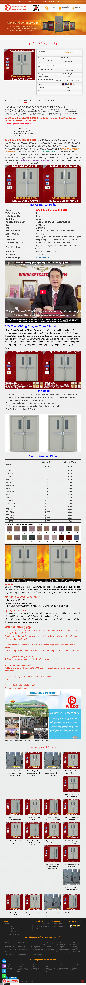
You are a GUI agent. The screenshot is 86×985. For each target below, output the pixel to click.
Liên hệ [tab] (38, 100)
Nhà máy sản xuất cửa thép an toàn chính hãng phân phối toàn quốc (14, 773)
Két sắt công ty (74, 946)
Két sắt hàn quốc (35, 946)
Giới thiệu (29, 2)
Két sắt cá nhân (22, 948)
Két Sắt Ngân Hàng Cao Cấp (12, 934)
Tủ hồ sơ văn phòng (49, 968)
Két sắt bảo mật (9, 948)
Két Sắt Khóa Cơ (22, 949)
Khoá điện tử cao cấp (36, 954)
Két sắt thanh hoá (74, 943)
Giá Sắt (59, 970)
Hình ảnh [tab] (19, 100)
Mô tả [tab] (25, 100)
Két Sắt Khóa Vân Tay (37, 949)
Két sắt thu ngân (61, 948)
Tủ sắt (71, 966)
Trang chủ (21, 2)
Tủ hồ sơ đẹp (8, 965)
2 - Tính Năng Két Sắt (23, 131)
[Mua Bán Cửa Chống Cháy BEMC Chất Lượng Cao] (24, 183)
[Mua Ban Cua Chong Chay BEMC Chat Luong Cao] (62, 183)
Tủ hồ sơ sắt (60, 965)
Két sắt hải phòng (22, 943)
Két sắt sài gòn (9, 943)
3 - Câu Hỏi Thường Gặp (24, 133)
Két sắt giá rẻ (47, 946)
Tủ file (58, 966)
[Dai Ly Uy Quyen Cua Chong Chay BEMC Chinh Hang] (62, 563)
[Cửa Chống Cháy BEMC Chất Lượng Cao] (24, 369)
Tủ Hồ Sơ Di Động (36, 970)
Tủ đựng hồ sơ (22, 968)
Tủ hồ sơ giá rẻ (35, 968)
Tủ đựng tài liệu (9, 968)
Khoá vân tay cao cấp (23, 954)
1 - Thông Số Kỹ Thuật (20, 129)
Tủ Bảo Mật (38, 928)
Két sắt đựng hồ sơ (75, 949)
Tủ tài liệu (46, 965)
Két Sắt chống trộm (10, 954)
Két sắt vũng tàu (61, 943)
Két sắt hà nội (73, 944)
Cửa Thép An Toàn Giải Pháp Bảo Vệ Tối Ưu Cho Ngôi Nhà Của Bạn (52, 866)
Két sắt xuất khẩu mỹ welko (42, 923)
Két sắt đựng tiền (9, 946)
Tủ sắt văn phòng (35, 965)
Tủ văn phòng (73, 968)
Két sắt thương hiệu (36, 948)
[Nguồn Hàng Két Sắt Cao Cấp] (43, 533)
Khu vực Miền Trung (58, 925)
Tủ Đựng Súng (8, 925)
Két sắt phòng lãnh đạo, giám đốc (74, 952)
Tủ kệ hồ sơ (73, 970)
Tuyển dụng (67, 2)
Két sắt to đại (60, 946)
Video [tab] (31, 100)
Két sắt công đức (74, 948)
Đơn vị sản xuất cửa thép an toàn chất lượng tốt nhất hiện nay (52, 773)
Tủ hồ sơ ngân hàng (62, 968)
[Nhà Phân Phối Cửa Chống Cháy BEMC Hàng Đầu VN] (24, 433)
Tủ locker (46, 966)
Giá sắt (7, 966)
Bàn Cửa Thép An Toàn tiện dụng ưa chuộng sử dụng (33, 773)
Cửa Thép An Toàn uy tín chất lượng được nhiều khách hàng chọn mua (52, 915)
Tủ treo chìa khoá (74, 965)
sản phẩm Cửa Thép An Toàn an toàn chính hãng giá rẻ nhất (71, 889)
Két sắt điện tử (61, 944)
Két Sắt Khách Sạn (9, 928)
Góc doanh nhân (38, 2)
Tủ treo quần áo (22, 966)
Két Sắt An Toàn (9, 926)
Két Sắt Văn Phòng (40, 925)
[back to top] (82, 981)
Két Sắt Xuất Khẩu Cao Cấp (43, 926)
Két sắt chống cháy (49, 948)
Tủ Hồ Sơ (7, 923)
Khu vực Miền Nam (58, 926)
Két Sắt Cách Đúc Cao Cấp (11, 933)
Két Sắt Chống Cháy (10, 930)
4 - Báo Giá (16, 135)
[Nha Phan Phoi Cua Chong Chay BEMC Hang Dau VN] (62, 433)
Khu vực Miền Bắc (57, 923)
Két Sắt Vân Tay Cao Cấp (11, 931)
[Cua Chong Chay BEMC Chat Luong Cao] (62, 369)
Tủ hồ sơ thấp (21, 965)
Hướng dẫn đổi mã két (50, 2)
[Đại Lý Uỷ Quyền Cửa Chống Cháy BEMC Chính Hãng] (43, 714)
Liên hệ (75, 2)
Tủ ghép (33, 966)
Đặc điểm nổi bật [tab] (9, 100)
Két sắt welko (21, 946)
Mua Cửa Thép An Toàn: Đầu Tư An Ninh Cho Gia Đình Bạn (33, 843)
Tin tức (60, 2)
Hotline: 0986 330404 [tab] (48, 100)
